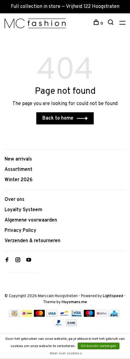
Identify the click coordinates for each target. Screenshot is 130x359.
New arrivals (18, 159)
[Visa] (51, 316)
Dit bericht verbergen (98, 346)
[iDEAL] (26, 316)
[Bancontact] (64, 316)
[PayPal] (58, 325)
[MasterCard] (39, 316)
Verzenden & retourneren (32, 241)
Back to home (57, 118)
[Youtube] (28, 261)
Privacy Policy (20, 231)
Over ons (14, 200)
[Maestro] (89, 316)
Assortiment (18, 170)
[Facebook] (7, 261)
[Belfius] (101, 316)
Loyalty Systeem (23, 210)
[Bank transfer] (71, 325)
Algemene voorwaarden (31, 220)
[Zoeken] (111, 23)
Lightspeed (113, 296)
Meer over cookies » (66, 353)
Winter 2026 (19, 180)
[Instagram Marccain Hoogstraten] (17, 261)
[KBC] (114, 316)
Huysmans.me (74, 302)
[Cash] (14, 316)
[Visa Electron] (76, 316)
